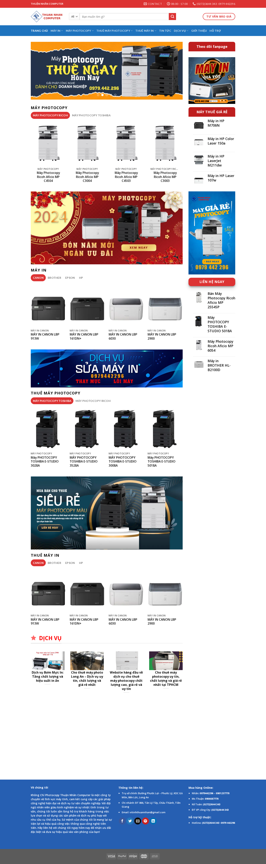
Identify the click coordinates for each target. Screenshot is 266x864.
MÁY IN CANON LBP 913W (45, 336)
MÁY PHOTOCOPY (78, 30)
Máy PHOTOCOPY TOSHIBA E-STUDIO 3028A (45, 462)
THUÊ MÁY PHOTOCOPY (113, 30)
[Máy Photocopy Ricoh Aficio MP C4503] (126, 143)
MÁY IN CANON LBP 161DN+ (84, 336)
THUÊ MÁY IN (144, 30)
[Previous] (38, 70)
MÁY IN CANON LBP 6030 (123, 336)
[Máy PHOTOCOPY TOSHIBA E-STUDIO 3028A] (48, 429)
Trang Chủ (39, 30)
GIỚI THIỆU (199, 30)
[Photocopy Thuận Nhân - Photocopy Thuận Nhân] (47, 16)
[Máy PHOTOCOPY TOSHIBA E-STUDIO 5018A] (165, 429)
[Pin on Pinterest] (145, 821)
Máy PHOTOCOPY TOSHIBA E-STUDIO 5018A (161, 462)
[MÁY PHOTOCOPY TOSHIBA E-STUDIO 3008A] (126, 429)
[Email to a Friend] (137, 821)
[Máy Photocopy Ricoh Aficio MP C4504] (48, 143)
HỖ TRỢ (215, 30)
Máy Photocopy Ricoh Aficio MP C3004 (87, 177)
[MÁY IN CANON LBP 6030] (126, 306)
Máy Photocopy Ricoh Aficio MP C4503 (126, 177)
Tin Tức (165, 30)
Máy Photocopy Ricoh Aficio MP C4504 (48, 177)
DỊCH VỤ (180, 30)
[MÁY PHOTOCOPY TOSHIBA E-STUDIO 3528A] (87, 429)
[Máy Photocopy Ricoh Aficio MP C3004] (87, 143)
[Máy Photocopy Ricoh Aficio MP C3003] (165, 143)
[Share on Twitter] (129, 821)
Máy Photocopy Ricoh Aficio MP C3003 (165, 177)
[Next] (174, 70)
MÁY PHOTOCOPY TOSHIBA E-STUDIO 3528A (84, 462)
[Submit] (172, 16)
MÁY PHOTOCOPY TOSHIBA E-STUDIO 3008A (123, 462)
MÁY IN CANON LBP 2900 (162, 336)
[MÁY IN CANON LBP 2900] (165, 306)
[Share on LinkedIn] (153, 821)
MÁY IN (56, 30)
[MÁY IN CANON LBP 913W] (48, 306)
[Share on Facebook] (122, 821)
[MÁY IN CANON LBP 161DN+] (87, 306)
